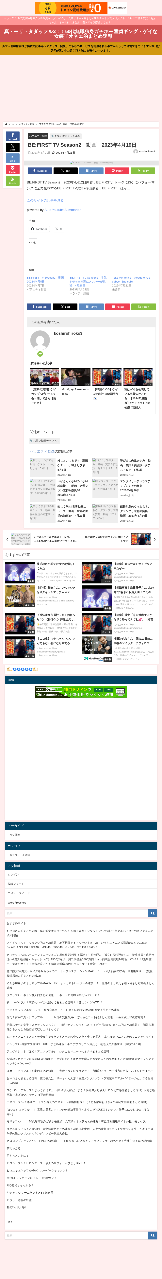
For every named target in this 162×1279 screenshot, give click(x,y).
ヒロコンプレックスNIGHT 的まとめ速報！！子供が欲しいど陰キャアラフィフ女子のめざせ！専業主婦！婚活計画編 (79, 1140)
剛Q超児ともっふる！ (20, 1185)
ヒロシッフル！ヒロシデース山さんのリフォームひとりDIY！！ (46, 1163)
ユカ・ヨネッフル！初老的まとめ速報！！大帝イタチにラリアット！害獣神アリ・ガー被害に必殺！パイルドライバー (80, 1070)
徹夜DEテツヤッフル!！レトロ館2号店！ (32, 1178)
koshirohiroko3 (147, 151)
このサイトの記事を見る (45, 200)
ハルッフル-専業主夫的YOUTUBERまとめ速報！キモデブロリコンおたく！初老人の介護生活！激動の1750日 (75, 1044)
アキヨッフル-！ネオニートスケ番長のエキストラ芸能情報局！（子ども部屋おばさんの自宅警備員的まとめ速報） (78, 1102)
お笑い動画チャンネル (67, 136)
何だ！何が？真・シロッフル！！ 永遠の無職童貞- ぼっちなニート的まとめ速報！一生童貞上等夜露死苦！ (76, 1017)
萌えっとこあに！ (18, 1155)
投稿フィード (16, 883)
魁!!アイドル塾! (16, 1207)
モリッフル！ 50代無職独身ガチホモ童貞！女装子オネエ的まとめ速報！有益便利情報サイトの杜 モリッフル (77, 1121)
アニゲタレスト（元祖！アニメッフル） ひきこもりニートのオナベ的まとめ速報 (58, 1051)
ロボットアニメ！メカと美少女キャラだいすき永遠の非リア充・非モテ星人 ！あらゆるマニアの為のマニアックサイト (80, 1036)
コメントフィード (19, 893)
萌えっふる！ (15, 1148)
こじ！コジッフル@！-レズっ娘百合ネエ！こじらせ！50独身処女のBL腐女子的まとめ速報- (63, 1010)
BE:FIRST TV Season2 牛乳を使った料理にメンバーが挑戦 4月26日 (88, 281)
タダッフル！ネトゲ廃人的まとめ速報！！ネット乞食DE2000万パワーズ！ (53, 995)
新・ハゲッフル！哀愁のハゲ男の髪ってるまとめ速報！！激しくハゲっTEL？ (55, 1002)
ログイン (13, 874)
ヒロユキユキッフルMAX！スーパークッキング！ (37, 1170)
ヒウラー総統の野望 (19, 1200)
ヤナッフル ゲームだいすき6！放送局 (30, 1192)
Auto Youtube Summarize (62, 209)
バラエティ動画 (38, 135)
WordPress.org (17, 902)
